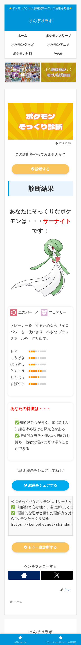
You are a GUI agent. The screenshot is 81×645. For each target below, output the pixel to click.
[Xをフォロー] (57, 575)
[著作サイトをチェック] (24, 575)
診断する (42, 169)
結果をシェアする (42, 485)
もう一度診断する (42, 547)
